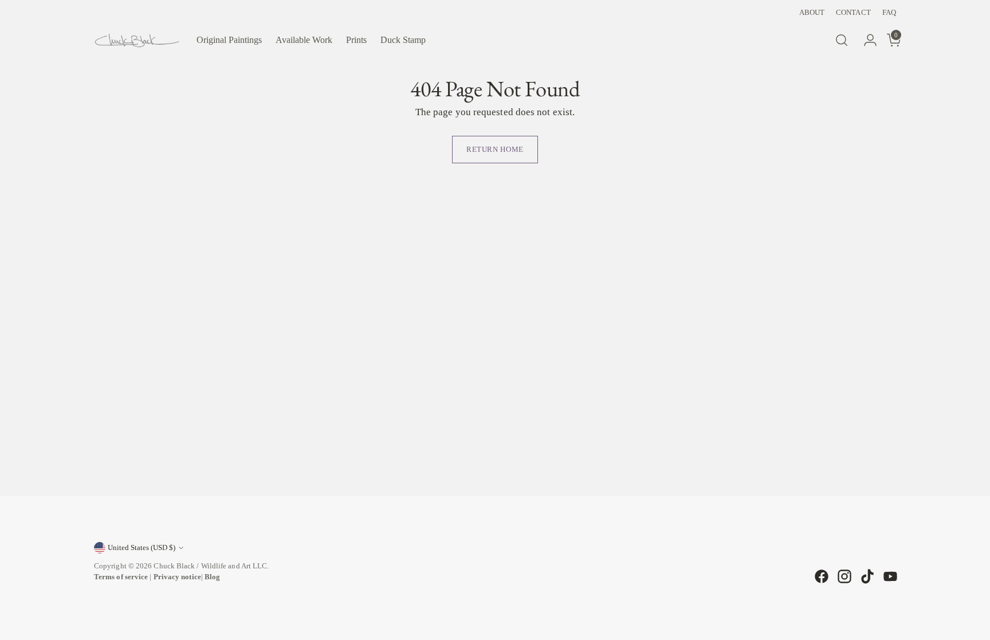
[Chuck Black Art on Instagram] (843, 576)
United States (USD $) (141, 547)
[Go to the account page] (865, 40)
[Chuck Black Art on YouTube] (889, 576)
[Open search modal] (841, 40)
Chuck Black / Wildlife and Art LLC (210, 566)
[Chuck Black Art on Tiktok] (866, 576)
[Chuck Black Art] (137, 40)
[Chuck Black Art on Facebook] (820, 576)
